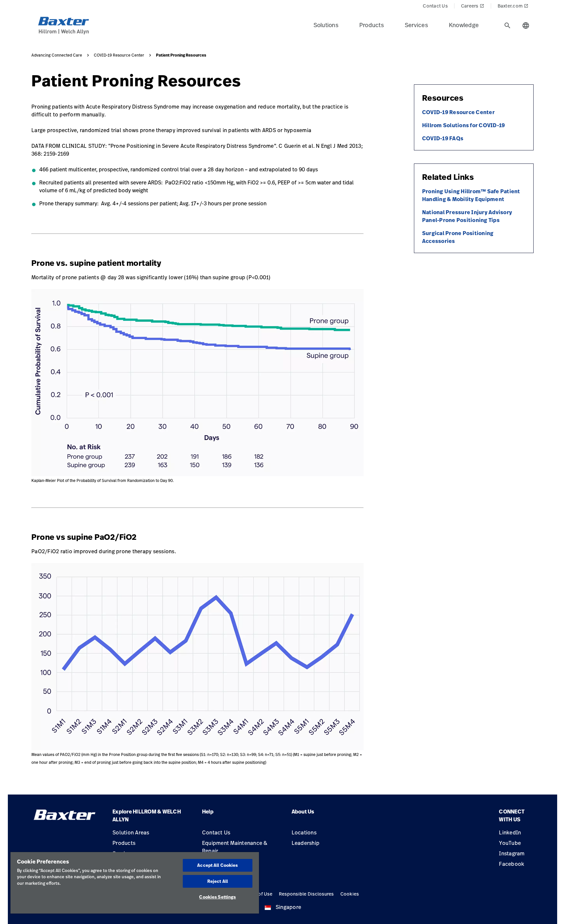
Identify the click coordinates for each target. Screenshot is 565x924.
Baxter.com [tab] (513, 6)
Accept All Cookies (217, 865)
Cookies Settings (217, 897)
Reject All (217, 881)
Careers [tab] (472, 6)
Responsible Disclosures (306, 894)
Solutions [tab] (326, 25)
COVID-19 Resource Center (119, 55)
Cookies (349, 894)
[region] (134, 883)
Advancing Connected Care (56, 55)
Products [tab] (371, 25)
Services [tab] (416, 25)
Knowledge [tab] (464, 25)
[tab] (507, 25)
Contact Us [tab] (435, 6)
